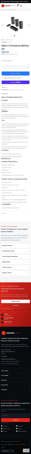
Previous (2, 25)
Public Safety (20, 426)
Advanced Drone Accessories (16, 90)
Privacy (2, 444)
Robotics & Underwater (22, 431)
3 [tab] (16, 35)
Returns (13, 444)
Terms (6, 444)
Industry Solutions (15, 245)
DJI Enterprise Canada (15, 251)
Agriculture (4, 431)
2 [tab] (15, 35)
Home (2, 10)
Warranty (18, 444)
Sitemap (2, 447)
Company (4, 390)
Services (4, 380)
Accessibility (22, 444)
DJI (6, 88)
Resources (4, 385)
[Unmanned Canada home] (8, 6)
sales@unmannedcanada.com (8, 359)
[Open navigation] (21, 5)
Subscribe (15, 420)
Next (28, 25)
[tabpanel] (15, 24)
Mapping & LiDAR (6, 429)
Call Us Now (15, 305)
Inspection (19, 429)
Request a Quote (15, 273)
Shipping (4, 54)
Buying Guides (15, 262)
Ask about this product (7, 61)
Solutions (4, 371)
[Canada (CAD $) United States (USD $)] (7, 451)
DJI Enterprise (5, 426)
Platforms (4, 375)
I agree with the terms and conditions (13, 78)
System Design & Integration (15, 256)
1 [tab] (14, 35)
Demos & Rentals (15, 267)
